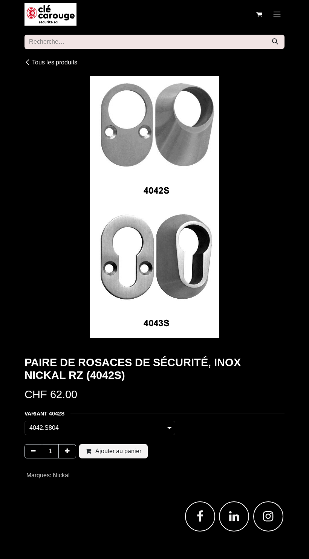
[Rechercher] (275, 42)
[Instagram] (268, 516)
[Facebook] (200, 516)
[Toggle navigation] (277, 14)
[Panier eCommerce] (258, 14)
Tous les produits (54, 62)
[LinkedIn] (234, 516)
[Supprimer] (33, 451)
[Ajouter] (67, 451)
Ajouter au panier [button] (117, 451)
